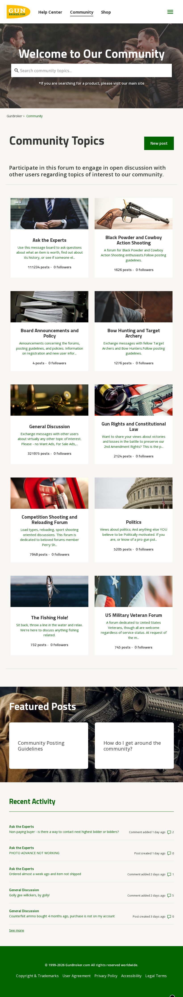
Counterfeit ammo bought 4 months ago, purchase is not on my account (62, 916)
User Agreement (76, 975)
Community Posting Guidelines (41, 745)
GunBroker (14, 116)
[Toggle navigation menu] (168, 11)
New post (159, 143)
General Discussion (24, 890)
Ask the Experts (21, 826)
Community (81, 12)
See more (16, 930)
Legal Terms (156, 975)
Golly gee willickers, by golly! (29, 895)
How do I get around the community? (132, 745)
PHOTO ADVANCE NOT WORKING (34, 853)
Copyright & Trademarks (37, 975)
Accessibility (131, 975)
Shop (106, 12)
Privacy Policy (105, 975)
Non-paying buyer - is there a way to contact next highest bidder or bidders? (64, 832)
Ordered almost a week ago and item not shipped (45, 874)
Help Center (50, 12)
